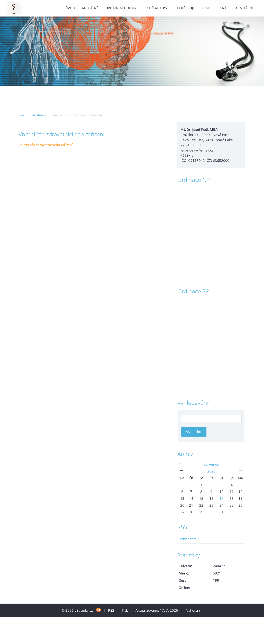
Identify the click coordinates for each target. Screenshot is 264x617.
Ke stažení (244, 8)
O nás (223, 8)
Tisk (125, 610)
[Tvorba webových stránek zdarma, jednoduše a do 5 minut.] (98, 610)
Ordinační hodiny (121, 8)
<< (182, 464)
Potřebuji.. (186, 8)
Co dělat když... (157, 8)
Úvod (70, 8)
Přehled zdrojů (188, 539)
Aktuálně (90, 8)
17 (221, 498)
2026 (211, 471)
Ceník (207, 8)
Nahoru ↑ (193, 610)
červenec (211, 464)
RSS (111, 610)
